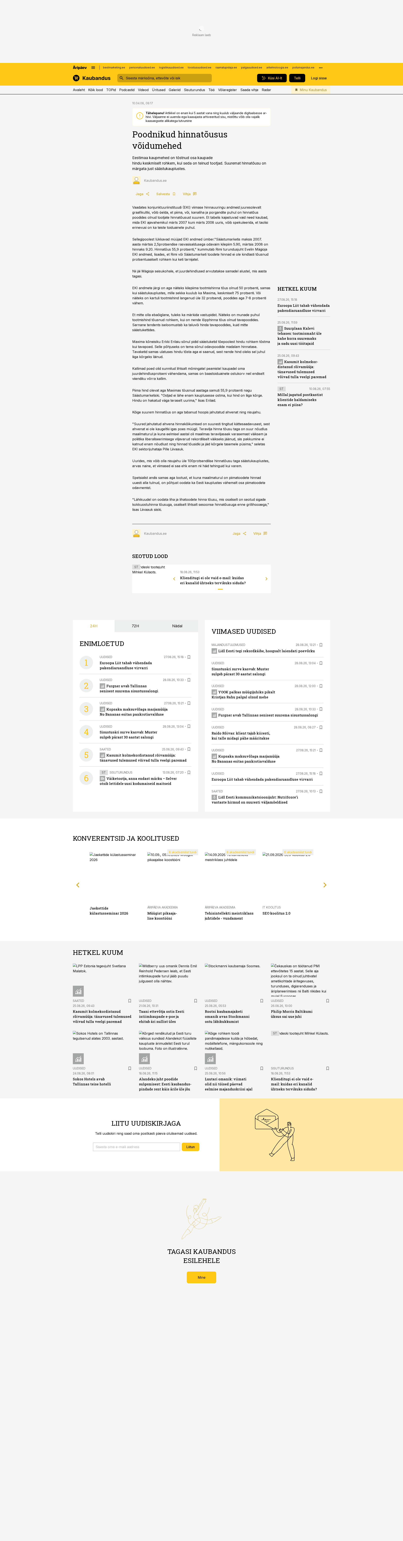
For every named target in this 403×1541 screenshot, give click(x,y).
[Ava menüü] (93, 68)
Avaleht (79, 90)
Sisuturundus (194, 90)
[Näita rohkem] (321, 68)
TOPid (111, 90)
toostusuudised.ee (199, 67)
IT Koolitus (272, 907)
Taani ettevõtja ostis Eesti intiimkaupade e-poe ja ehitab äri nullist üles (161, 1016)
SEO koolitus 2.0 (276, 913)
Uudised (106, 657)
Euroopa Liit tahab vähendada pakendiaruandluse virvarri (262, 779)
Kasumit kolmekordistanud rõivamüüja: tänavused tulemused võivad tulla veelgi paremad (102, 1016)
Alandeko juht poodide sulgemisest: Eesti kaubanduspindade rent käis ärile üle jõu (165, 1084)
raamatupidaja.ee (226, 67)
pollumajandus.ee (303, 67)
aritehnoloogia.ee (277, 67)
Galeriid (175, 90)
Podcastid (127, 90)
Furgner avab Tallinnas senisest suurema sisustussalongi (268, 715)
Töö (211, 90)
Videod (143, 90)
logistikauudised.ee (171, 67)
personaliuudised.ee (142, 67)
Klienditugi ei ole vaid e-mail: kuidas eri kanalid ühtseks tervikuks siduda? (294, 1084)
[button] (136, 1147)
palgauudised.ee (251, 67)
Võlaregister (227, 90)
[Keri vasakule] (174, 579)
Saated (105, 749)
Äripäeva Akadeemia (162, 907)
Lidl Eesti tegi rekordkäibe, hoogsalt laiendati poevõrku (266, 651)
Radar (266, 90)
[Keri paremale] (266, 579)
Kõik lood (95, 90)
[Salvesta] (188, 657)
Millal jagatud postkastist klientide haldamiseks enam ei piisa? (300, 400)
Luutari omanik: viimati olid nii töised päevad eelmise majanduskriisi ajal (229, 1084)
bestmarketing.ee (114, 67)
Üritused (158, 90)
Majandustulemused (228, 645)
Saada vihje (249, 90)
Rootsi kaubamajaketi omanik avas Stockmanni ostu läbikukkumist (227, 1016)
